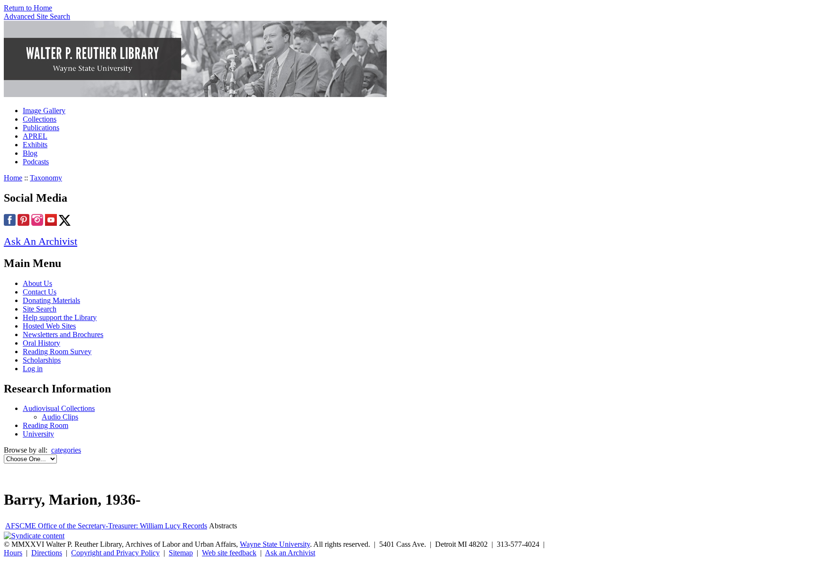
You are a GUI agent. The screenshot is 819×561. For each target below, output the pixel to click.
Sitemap (181, 553)
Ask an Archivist (290, 553)
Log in (33, 369)
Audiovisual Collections (59, 408)
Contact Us (39, 292)
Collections (39, 119)
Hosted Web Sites (49, 326)
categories (66, 450)
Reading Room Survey (57, 351)
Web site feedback (229, 553)
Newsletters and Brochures (63, 334)
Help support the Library (60, 317)
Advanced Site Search (37, 16)
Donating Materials (51, 300)
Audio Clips (60, 417)
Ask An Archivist (40, 241)
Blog (30, 153)
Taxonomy (46, 178)
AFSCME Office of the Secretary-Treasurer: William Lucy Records (106, 526)
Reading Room (45, 425)
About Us (37, 283)
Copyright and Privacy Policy (115, 553)
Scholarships (42, 360)
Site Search (39, 309)
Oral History (41, 343)
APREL (35, 136)
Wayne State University (275, 544)
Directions (46, 553)
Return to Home (28, 8)
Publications (41, 128)
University (38, 434)
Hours (13, 553)
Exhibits (35, 145)
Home (13, 178)
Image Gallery (44, 111)
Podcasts (36, 162)
